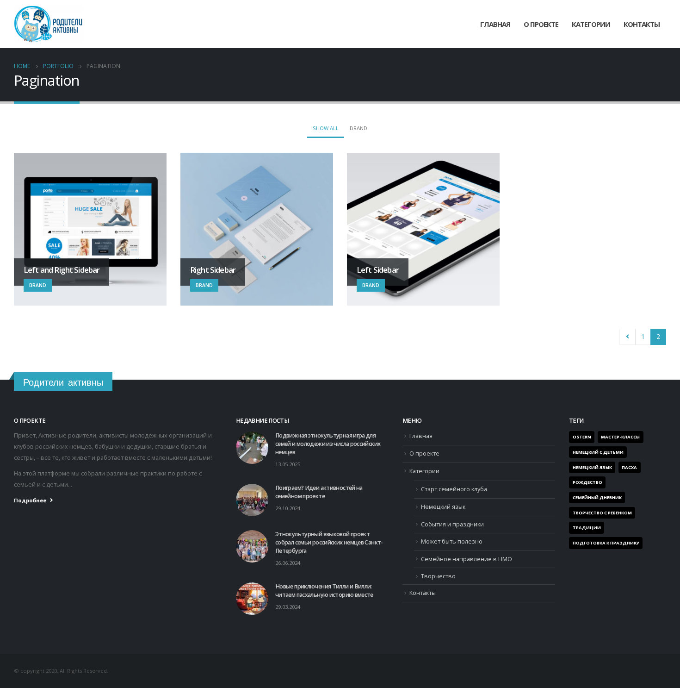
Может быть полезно (451, 541)
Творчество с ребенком (602, 513)
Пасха (629, 467)
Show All (326, 128)
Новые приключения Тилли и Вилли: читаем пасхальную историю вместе (324, 590)
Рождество (587, 482)
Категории (424, 471)
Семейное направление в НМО (466, 559)
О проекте (541, 24)
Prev (627, 337)
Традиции (587, 528)
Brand (358, 128)
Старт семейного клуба (454, 489)
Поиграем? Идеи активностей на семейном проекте (319, 492)
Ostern (582, 437)
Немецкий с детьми (598, 452)
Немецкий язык (443, 507)
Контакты (642, 24)
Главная (495, 24)
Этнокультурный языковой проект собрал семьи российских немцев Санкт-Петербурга (329, 542)
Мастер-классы (620, 437)
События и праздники (452, 524)
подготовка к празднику (606, 543)
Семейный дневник (597, 497)
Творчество (438, 576)
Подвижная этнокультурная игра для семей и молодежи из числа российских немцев (327, 444)
